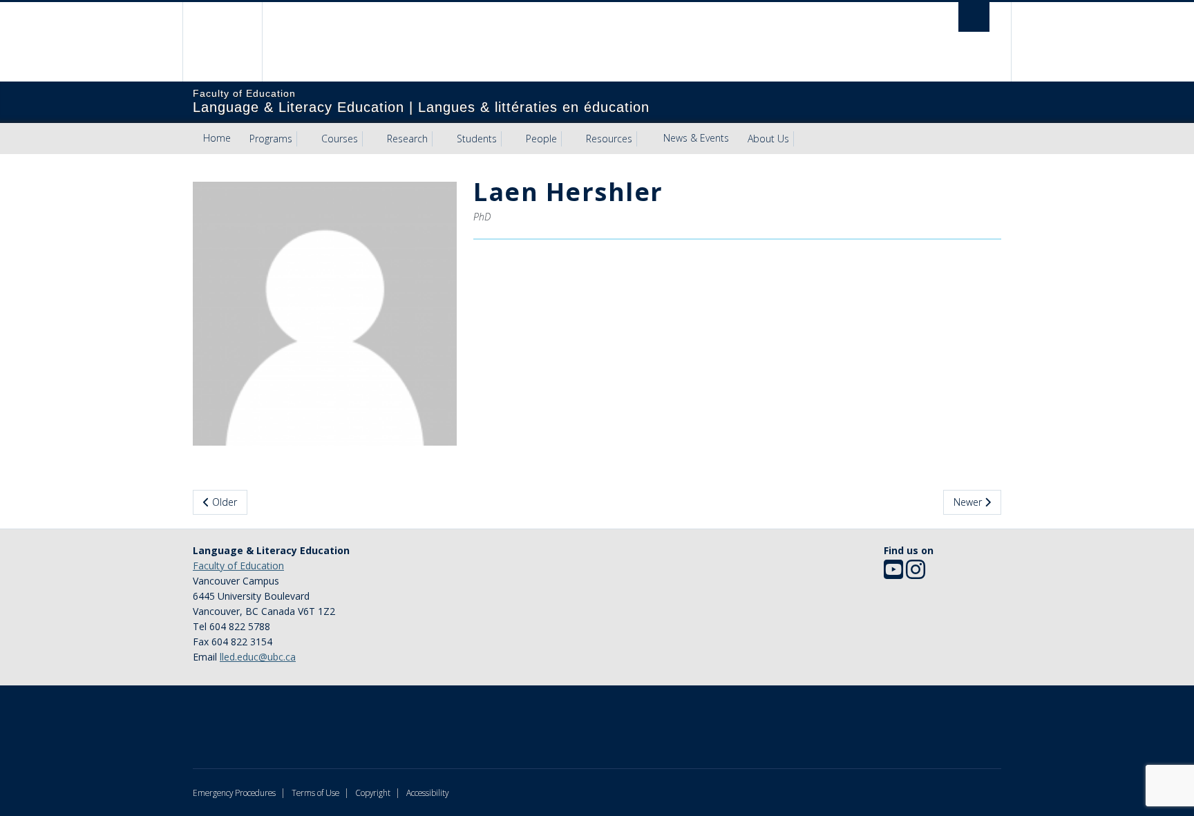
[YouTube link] (893, 573)
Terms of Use (315, 792)
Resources (609, 138)
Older (223, 502)
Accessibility (427, 792)
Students (477, 138)
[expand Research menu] (440, 138)
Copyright (372, 792)
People (541, 138)
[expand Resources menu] (644, 138)
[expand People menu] (569, 138)
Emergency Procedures (234, 792)
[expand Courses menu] (370, 138)
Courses (339, 138)
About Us (768, 138)
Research (407, 138)
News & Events (696, 137)
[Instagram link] (915, 573)
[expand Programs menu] (304, 138)
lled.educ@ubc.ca (258, 656)
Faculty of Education (238, 565)
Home (217, 137)
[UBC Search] (973, 17)
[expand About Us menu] (801, 138)
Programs (270, 138)
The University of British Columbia (222, 42)
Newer (969, 502)
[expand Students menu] (509, 138)
